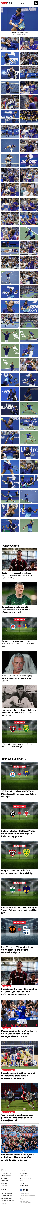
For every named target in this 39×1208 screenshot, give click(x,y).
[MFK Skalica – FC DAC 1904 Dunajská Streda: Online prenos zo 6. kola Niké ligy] (19, 892)
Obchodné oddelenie (6, 1195)
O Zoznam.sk (5, 1170)
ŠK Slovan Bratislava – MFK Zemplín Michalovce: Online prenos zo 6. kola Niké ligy (18, 794)
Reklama (22, 1170)
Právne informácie (6, 1173)
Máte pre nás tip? (5, 1203)
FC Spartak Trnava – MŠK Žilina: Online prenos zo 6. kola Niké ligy (17, 872)
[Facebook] (21, 1190)
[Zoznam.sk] (23, 1199)
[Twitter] (27, 1190)
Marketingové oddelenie (7, 1200)
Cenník (21, 1180)
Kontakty (4, 1190)
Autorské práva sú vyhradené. (27, 1195)
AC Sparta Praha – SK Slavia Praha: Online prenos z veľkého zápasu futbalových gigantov (18, 834)
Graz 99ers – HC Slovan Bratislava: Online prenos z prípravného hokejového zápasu (18, 950)
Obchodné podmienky (25, 1178)
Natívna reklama (24, 1186)
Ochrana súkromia (6, 1176)
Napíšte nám (4, 1183)
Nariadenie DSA (5, 1186)
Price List (22, 1183)
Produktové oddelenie (7, 1193)
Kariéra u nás (4, 1180)
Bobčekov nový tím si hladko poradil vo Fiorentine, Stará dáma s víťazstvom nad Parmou (18, 1076)
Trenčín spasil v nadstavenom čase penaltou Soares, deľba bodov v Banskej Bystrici (18, 1118)
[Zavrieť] (36, 3)
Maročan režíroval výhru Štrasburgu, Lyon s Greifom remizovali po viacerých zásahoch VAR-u (19, 1034)
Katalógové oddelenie (6, 1198)
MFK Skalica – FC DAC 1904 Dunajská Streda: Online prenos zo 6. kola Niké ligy (19, 910)
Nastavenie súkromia (6, 1178)
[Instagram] (24, 1190)
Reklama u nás (23, 1173)
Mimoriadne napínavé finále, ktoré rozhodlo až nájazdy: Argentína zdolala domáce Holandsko (17, 1157)
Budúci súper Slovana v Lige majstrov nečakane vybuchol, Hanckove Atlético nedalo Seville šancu (19, 992)
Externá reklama (24, 1176)
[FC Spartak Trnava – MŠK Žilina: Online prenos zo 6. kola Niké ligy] (19, 855)
